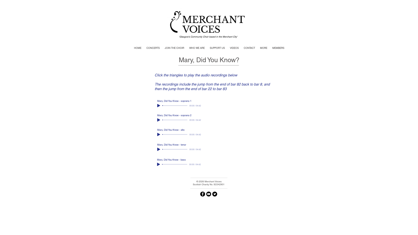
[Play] (158, 105)
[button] (153, 48)
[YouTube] (208, 194)
